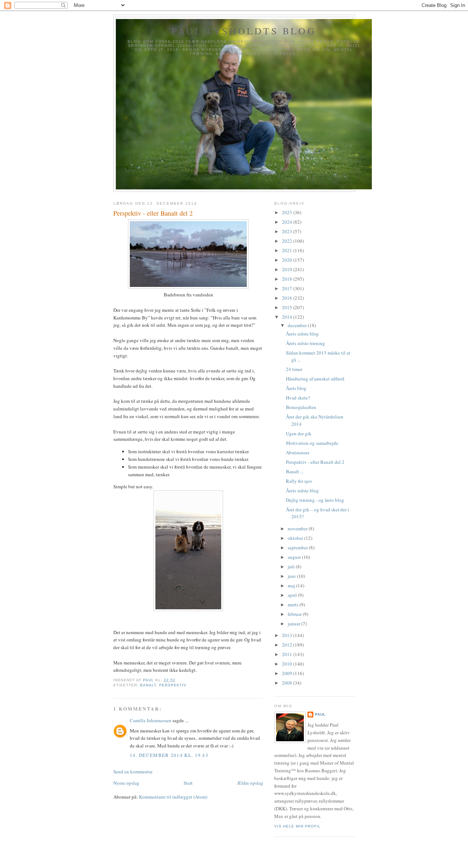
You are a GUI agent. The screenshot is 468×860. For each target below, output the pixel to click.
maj (292, 585)
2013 (287, 635)
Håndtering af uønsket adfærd (315, 378)
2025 (287, 212)
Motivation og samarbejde (312, 443)
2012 (287, 644)
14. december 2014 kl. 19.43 (169, 755)
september (298, 547)
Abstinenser (297, 452)
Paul (320, 714)
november (298, 528)
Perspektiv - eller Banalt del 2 (315, 462)
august (295, 557)
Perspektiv (172, 685)
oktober (296, 538)
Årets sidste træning (305, 343)
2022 (287, 241)
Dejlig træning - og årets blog (315, 500)
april (293, 595)
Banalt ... (294, 471)
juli (292, 566)
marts (293, 604)
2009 (287, 673)
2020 (287, 260)
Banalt (148, 685)
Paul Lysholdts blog (243, 30)
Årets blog (296, 388)
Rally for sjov (299, 481)
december (298, 325)
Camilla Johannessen (150, 720)
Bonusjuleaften (301, 407)
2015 (287, 307)
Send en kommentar (132, 771)
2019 (287, 269)
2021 (287, 250)
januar (294, 623)
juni (292, 576)
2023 (287, 231)
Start (188, 783)
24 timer (294, 369)
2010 (287, 663)
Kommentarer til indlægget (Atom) (173, 796)
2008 (287, 682)
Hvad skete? (298, 397)
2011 (287, 654)
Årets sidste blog (302, 333)
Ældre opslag (250, 783)
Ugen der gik (299, 433)
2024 (287, 222)
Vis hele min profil (297, 826)
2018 (287, 279)
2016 (287, 298)
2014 (287, 317)
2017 (287, 288)
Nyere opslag (126, 783)
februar (295, 614)
